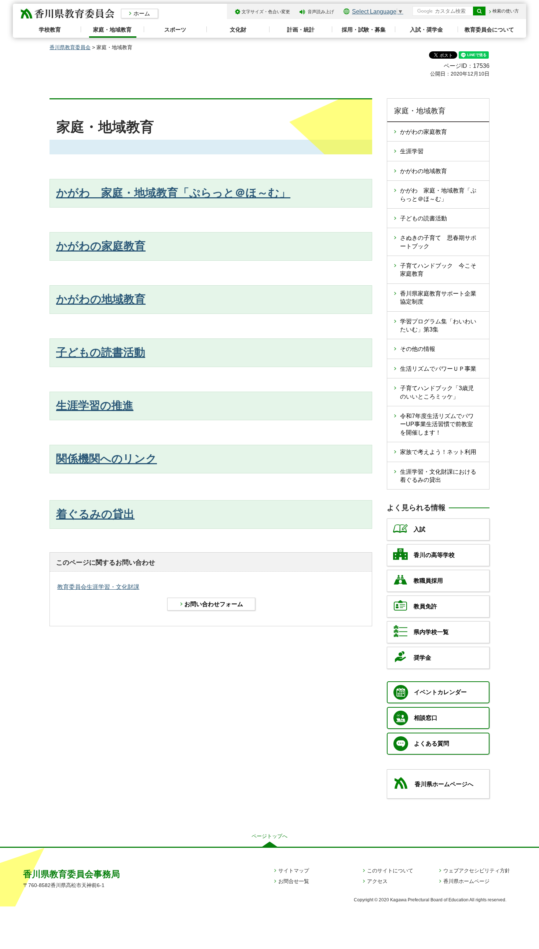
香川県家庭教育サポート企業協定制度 (438, 297)
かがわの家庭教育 (101, 246)
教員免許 (425, 606)
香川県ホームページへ (444, 784)
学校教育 (50, 29)
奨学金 (422, 658)
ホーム (141, 13)
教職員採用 (428, 581)
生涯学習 (411, 151)
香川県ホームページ (466, 881)
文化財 (238, 29)
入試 (419, 529)
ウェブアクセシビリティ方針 (476, 870)
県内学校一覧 (431, 632)
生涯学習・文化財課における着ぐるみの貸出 (438, 476)
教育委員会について (489, 29)
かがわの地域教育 (101, 299)
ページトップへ (269, 836)
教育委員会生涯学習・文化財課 (98, 587)
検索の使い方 (505, 11)
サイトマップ (293, 870)
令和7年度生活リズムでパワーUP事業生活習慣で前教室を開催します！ (437, 424)
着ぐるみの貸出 (95, 514)
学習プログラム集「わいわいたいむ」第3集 (438, 325)
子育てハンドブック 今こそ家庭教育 (438, 270)
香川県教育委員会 (70, 47)
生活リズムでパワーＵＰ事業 (438, 369)
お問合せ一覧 (293, 881)
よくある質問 (431, 743)
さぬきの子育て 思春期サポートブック (438, 242)
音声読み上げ (321, 11)
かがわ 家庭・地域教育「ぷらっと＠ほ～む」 (173, 193)
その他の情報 (417, 349)
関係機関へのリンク (106, 458)
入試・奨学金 (426, 29)
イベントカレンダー (440, 692)
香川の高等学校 (434, 555)
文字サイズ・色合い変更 (266, 11)
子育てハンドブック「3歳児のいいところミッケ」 (437, 392)
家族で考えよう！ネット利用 (438, 452)
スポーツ (175, 29)
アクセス (377, 881)
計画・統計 (301, 29)
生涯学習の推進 (94, 405)
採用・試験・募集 (364, 29)
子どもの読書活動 (100, 352)
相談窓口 (425, 718)
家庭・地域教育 (112, 29)
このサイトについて (390, 870)
